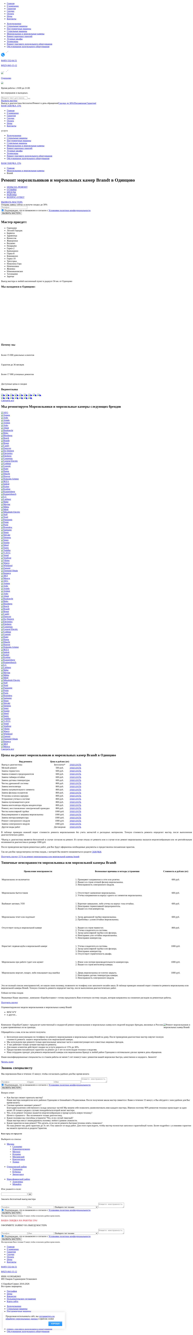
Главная (10, 3)
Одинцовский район (17, 1166)
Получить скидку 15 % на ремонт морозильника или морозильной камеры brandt (40, 856)
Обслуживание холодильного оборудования (28, 46)
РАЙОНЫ (12, 194)
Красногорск (18, 1159)
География (12, 1291)
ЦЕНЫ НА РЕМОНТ (17, 187)
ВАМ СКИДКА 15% (11, 106)
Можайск (16, 1184)
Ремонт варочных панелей (19, 36)
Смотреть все (7, 400)
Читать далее (7, 1062)
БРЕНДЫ (11, 192)
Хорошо (55, 1324)
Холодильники (14, 23)
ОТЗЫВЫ (12, 189)
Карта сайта (12, 1301)
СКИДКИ (96, 852)
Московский (18, 1157)
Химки (15, 1162)
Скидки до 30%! (66, 103)
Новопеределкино (21, 1149)
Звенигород (18, 1174)
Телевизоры (12, 41)
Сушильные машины (17, 31)
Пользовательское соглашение (21, 1299)
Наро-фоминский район (18, 1179)
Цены (9, 16)
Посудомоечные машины (19, 28)
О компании (13, 6)
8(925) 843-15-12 (9, 65)
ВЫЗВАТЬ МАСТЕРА (12, 202)
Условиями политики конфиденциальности (70, 210)
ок (30, 1194)
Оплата (10, 13)
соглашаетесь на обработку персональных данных (30, 1317)
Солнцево (17, 1146)
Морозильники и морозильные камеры (25, 34)
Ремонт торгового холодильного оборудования (29, 44)
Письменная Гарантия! (85, 103)
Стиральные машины (17, 26)
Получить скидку (9, 1002)
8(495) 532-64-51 (9, 60)
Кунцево (16, 1154)
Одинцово (6, 78)
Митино (16, 1151)
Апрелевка (17, 1181)
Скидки (10, 11)
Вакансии (11, 1296)
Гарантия (11, 8)
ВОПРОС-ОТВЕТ (15, 197)
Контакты (11, 19)
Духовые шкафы (15, 39)
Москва (10, 1144)
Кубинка (16, 1172)
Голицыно (17, 1169)
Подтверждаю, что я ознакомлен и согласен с (48, 210)
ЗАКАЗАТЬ (75, 764)
